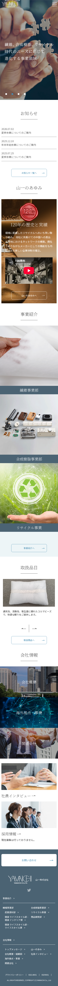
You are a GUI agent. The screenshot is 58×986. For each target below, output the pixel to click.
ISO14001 (32, 974)
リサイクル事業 (38, 912)
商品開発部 (36, 916)
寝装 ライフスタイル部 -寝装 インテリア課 (16, 918)
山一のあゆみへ (29, 295)
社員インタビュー (39, 953)
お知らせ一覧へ (29, 172)
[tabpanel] (29, 50)
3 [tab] (19, 94)
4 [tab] (25, 94)
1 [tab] (7, 94)
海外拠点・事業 (12, 958)
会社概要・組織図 (13, 953)
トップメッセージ (13, 949)
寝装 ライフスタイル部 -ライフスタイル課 (16, 926)
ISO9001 (45, 974)
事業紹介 (7, 898)
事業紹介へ (29, 548)
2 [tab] (13, 94)
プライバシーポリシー (14, 974)
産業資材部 (10, 912)
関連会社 (9, 963)
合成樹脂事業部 (38, 907)
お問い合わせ (29, 860)
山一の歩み (36, 949)
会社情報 (7, 939)
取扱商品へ (29, 640)
